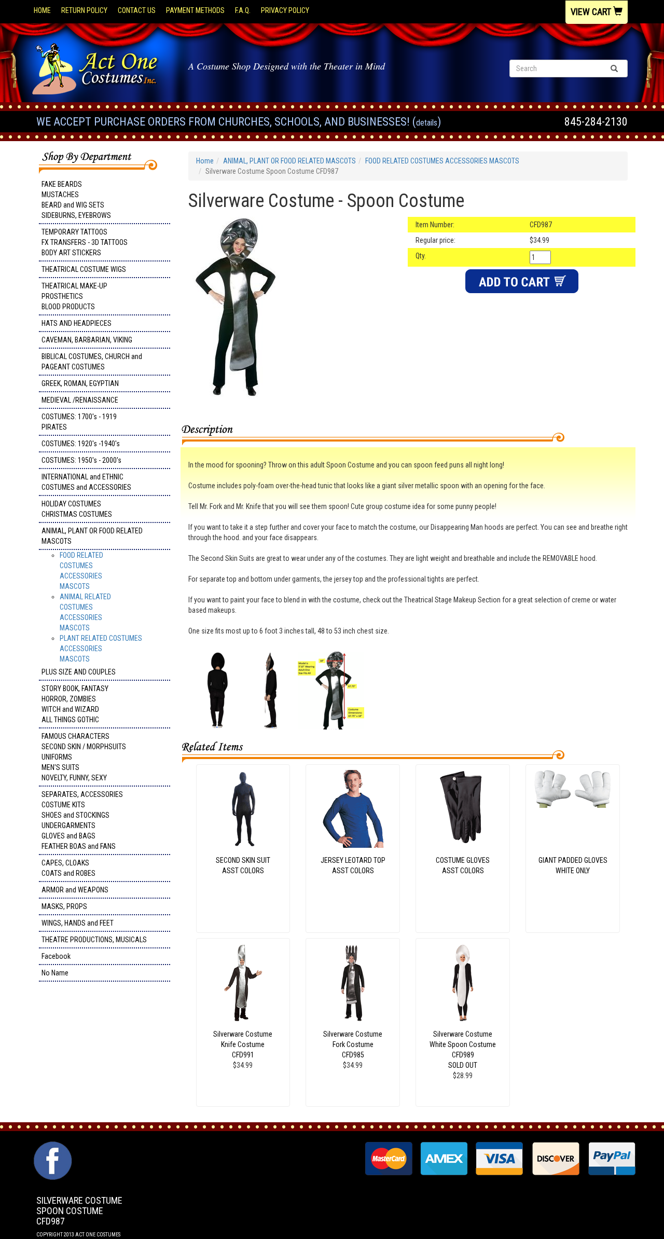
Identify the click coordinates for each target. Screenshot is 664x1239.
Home (42, 10)
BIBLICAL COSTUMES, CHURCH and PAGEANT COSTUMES (92, 361)
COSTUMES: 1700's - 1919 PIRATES (79, 421)
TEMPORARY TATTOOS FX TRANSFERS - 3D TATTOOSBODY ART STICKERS (85, 242)
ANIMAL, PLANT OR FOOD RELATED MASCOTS (92, 536)
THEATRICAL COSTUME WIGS (84, 269)
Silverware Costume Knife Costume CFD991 (242, 1044)
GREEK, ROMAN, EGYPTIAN (80, 383)
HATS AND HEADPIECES (77, 323)
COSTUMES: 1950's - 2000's (81, 460)
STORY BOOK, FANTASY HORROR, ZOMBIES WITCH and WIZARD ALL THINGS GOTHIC (75, 704)
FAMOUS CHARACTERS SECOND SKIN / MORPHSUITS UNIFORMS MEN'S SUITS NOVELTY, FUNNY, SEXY (84, 757)
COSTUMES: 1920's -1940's (81, 443)
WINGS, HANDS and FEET (78, 923)
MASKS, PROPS (64, 906)
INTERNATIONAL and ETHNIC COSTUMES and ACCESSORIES (86, 482)
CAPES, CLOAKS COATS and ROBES (68, 868)
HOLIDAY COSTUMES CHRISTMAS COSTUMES (77, 509)
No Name (55, 973)
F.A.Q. (243, 10)
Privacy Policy (285, 10)
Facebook (56, 956)
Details (426, 123)
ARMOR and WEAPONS (75, 890)
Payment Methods (195, 10)
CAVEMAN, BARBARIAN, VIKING (87, 340)
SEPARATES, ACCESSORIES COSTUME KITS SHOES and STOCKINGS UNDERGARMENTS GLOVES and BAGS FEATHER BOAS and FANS (82, 820)
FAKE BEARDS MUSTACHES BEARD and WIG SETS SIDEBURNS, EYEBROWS (76, 199)
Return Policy (84, 10)
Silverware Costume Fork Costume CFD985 (352, 1044)
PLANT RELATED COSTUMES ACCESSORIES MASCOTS (101, 648)
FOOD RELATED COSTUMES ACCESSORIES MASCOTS (442, 161)
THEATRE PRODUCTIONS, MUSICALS (94, 939)
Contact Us (137, 10)
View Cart (592, 11)
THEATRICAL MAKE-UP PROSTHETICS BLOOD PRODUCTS (74, 296)
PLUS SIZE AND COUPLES (79, 672)
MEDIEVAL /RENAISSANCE (80, 400)
